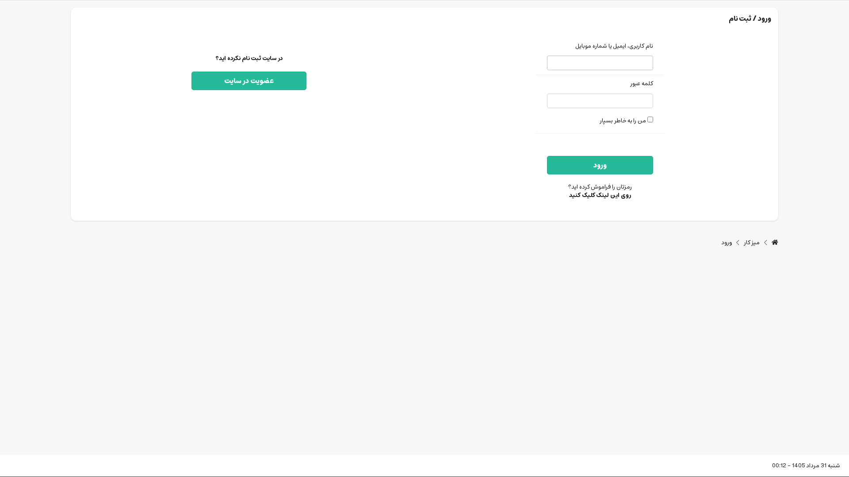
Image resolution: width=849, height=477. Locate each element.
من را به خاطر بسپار (623, 121)
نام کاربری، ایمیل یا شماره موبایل (614, 46)
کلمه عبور (641, 84)
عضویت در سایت (249, 81)
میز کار (752, 242)
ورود (600, 165)
